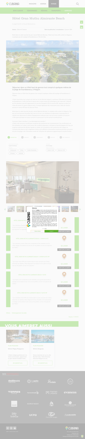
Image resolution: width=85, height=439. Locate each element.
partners (38, 210)
